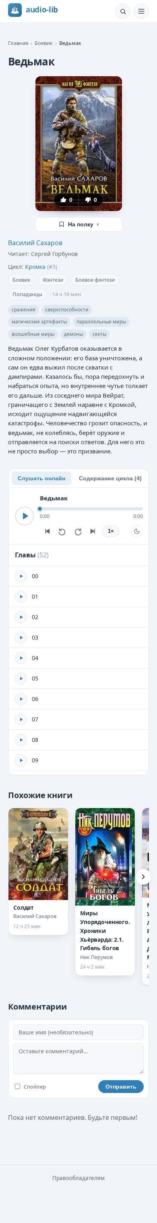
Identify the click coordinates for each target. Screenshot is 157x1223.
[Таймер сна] (137, 531)
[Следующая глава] (93, 531)
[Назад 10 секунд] (62, 531)
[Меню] (141, 11)
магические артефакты (39, 321)
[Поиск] (122, 11)
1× (111, 531)
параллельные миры (101, 321)
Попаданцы (27, 294)
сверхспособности (67, 309)
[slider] (91, 508)
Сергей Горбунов (54, 254)
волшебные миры (33, 334)
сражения (23, 309)
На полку (83, 224)
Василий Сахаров (35, 242)
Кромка (35, 266)
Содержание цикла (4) (110, 478)
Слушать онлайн (41, 478)
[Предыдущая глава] (47, 531)
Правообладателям (78, 1178)
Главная (18, 43)
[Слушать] (24, 516)
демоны (73, 334)
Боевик (44, 43)
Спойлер (35, 1086)
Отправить (120, 1086)
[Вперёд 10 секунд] (77, 531)
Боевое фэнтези (95, 279)
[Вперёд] (143, 877)
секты (99, 334)
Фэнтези (53, 279)
